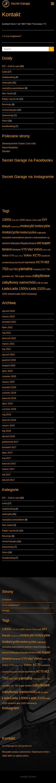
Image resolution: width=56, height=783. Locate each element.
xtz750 (13, 269)
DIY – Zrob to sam (10, 66)
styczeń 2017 (8, 480)
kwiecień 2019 (9, 398)
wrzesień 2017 (9, 447)
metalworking (8, 77)
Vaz (30, 249)
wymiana (30, 262)
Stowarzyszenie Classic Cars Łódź (19, 143)
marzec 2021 (8, 344)
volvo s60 (46, 250)
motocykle (7, 83)
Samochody (8, 115)
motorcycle (10, 232)
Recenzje (6, 104)
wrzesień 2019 (9, 387)
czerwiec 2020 (9, 376)
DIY (44, 219)
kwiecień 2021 (9, 338)
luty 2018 (6, 431)
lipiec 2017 (7, 452)
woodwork (45, 256)
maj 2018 (6, 414)
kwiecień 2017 (9, 463)
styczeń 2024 (8, 311)
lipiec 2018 (7, 403)
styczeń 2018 (8, 436)
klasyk (6, 226)
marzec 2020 (8, 382)
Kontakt (11, 14)
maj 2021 (6, 333)
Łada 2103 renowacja (26, 293)
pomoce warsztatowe (35, 237)
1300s (6, 219)
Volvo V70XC (19, 256)
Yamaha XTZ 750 (41, 269)
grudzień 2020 (9, 360)
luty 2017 (6, 474)
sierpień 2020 (8, 365)
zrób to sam (42, 282)
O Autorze (7, 599)
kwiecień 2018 (9, 420)
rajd (48, 238)
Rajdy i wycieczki (10, 99)
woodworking (8, 126)
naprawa (41, 232)
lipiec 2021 (7, 327)
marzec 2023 (8, 316)
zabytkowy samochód (18, 282)
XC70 (40, 262)
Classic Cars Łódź (33, 220)
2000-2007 (15, 220)
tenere (16, 249)
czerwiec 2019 (9, 393)
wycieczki (19, 262)
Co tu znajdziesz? (12, 36)
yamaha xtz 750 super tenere (17, 276)
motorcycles (28, 232)
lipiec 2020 (7, 371)
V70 (24, 249)
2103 (22, 219)
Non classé (7, 93)
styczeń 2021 (8, 354)
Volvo (4, 121)
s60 (39, 243)
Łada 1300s (19, 288)
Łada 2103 (37, 288)
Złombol (6, 151)
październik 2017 (10, 442)
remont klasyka (9, 110)
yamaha (25, 268)
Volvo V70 (8, 255)
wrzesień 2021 (9, 322)
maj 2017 (6, 458)
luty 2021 (6, 349)
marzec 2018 (8, 425)
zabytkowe (41, 276)
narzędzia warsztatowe (13, 88)
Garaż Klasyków (10, 147)
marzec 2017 (8, 469)
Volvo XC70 (32, 255)
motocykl (27, 226)
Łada (4, 72)
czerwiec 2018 (9, 409)
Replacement (28, 243)
